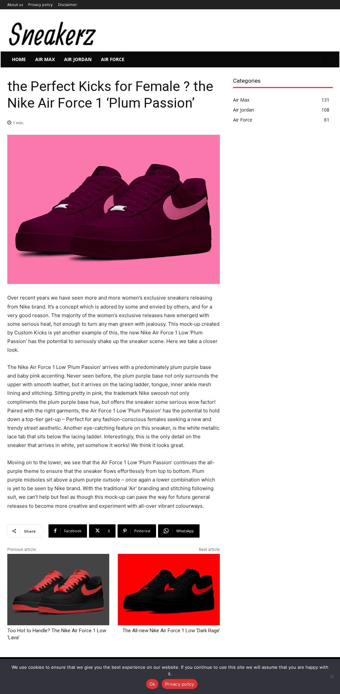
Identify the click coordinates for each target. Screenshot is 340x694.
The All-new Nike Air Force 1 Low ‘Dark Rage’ (171, 631)
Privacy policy (179, 684)
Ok (152, 684)
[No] (331, 676)
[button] (325, 59)
